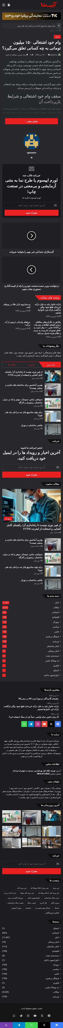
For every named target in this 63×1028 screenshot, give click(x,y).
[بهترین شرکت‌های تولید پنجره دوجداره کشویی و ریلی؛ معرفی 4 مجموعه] (31, 842)
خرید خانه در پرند (10, 893)
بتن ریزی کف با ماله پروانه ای (48, 893)
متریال (56, 908)
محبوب (31, 364)
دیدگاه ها (12, 364)
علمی (56, 631)
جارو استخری (55, 797)
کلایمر (36, 788)
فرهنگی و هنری (52, 636)
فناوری (56, 665)
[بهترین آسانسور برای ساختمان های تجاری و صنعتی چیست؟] (53, 389)
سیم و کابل (55, 903)
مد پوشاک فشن (52, 660)
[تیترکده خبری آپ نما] (49, 4)
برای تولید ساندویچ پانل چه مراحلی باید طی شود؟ (36, 25)
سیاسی (56, 626)
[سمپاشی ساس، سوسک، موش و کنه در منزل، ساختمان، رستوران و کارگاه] (53, 403)
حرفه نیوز (38, 352)
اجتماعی (55, 612)
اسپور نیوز (29, 352)
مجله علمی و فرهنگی (52, 352)
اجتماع (56, 670)
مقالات (56, 607)
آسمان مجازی (12, 794)
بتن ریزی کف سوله (27, 893)
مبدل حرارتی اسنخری (39, 797)
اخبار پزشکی (53, 651)
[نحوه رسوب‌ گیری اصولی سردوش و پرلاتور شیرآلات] (11, 831)
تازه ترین (51, 364)
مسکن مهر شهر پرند (42, 908)
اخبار (52, 30)
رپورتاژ (56, 621)
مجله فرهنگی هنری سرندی (42, 791)
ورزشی (55, 641)
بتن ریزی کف (22, 888)
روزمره (58, 791)
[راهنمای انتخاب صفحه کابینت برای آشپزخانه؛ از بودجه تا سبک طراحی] (11, 843)
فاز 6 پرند (43, 903)
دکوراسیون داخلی (51, 675)
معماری (28, 908)
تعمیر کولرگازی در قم (44, 355)
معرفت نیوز (18, 352)
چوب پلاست (24, 797)
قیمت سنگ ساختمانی (15, 903)
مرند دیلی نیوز (16, 788)
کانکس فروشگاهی (52, 913)
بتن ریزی (56, 888)
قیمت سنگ (31, 903)
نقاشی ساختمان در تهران (31, 425)
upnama (53, 55)
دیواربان (27, 791)
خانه (57, 30)
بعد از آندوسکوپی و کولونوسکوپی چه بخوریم (37, 794)
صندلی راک (56, 788)
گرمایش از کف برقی (26, 355)
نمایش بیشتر (32, 121)
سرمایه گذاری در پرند (15, 898)
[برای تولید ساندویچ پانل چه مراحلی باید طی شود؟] (53, 416)
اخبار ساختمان (53, 646)
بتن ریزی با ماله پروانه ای (40, 888)
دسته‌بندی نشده (52, 655)
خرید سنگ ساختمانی (51, 898)
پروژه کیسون (16, 908)
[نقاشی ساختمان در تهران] (53, 429)
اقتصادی (55, 617)
